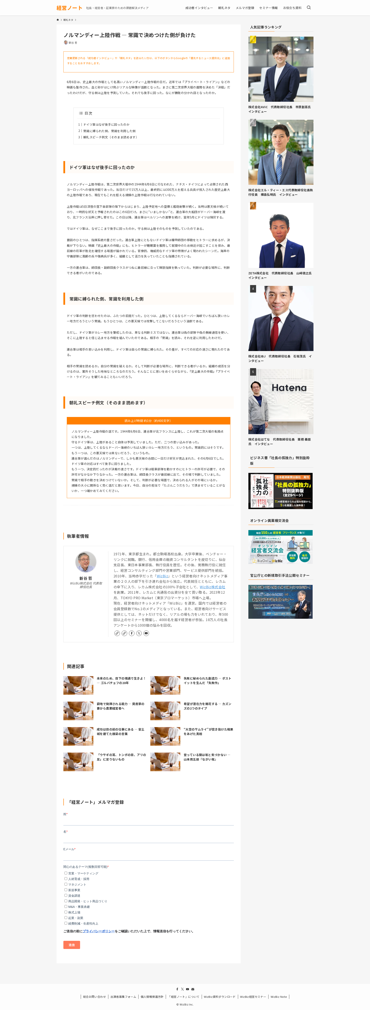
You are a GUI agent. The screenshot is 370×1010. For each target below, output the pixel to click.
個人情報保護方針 (152, 997)
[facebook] (131, 633)
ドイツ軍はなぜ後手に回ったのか (106, 124)
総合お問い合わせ (94, 997)
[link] (117, 633)
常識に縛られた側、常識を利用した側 (109, 131)
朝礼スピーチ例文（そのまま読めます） (111, 137)
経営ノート (70, 7)
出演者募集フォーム (123, 997)
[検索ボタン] (308, 7)
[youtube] (146, 633)
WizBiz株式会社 (212, 586)
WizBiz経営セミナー (253, 997)
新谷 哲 (85, 578)
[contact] (193, 989)
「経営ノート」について (183, 997)
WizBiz (162, 575)
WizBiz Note (279, 997)
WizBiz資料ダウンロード (220, 997)
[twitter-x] (139, 633)
